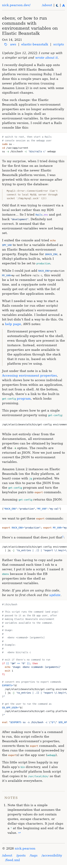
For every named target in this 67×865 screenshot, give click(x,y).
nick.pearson (25, 848)
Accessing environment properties (29, 375)
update (54, 595)
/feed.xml (12, 860)
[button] (57, 5)
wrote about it (46, 57)
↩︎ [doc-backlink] (19, 832)
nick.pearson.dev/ (16, 5)
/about (47, 5)
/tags (33, 855)
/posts (21, 855)
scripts (58, 44)
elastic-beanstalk (34, 44)
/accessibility (52, 855)
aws (13, 44)
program (16, 398)
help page (13, 324)
